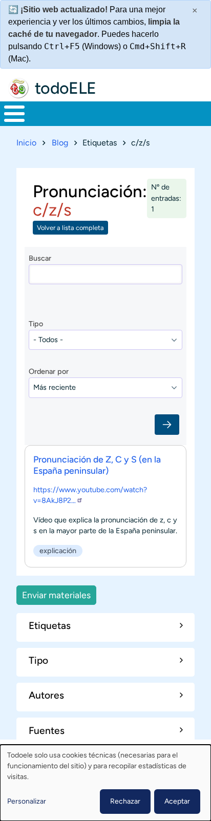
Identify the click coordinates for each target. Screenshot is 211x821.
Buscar (40, 258)
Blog (60, 143)
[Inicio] (18, 88)
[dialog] (105, 783)
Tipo (36, 323)
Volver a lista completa (70, 227)
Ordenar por (49, 371)
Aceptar (177, 801)
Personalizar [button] (26, 801)
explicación (57, 550)
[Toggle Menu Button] (14, 113)
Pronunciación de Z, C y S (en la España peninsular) (97, 465)
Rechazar (125, 801)
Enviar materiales (56, 595)
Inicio (26, 143)
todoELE (65, 88)
